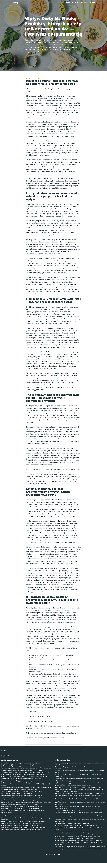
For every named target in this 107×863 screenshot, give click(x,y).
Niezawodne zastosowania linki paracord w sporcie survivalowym (74, 831)
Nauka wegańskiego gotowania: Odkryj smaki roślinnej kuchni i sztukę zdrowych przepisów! (79, 767)
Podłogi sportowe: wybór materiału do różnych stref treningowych (21, 801)
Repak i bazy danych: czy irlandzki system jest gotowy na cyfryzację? (21, 767)
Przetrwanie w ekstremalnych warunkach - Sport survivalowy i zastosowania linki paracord (79, 828)
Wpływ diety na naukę (34, 78)
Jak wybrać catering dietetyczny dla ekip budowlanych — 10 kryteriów (22, 829)
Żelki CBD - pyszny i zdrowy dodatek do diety (68, 810)
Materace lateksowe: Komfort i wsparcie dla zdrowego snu (19, 789)
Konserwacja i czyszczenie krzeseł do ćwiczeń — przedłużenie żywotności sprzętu (26, 787)
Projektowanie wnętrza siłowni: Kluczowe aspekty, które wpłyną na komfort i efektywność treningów (24, 798)
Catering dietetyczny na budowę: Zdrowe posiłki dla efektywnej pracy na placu (24, 827)
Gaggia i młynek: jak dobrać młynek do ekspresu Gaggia (17, 765)
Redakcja (84, 2)
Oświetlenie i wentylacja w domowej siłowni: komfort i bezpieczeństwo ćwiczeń (25, 772)
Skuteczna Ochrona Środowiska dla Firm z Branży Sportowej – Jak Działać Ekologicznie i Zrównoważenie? (77, 800)
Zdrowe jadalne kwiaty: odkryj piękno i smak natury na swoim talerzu (22, 806)
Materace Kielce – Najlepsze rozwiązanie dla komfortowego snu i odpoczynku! (78, 836)
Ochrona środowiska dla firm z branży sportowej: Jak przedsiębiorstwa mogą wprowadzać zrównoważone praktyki (78, 796)
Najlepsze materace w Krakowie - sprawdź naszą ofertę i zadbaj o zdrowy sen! (78, 840)
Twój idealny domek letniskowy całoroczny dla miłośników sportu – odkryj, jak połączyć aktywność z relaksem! (78, 783)
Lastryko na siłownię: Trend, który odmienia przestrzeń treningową (21, 823)
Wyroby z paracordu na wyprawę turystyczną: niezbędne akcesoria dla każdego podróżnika (78, 817)
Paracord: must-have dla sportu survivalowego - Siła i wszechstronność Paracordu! (80, 835)
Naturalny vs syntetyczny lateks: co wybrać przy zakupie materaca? (21, 791)
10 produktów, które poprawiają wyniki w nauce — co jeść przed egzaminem (24, 776)
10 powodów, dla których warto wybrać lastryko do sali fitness (19, 825)
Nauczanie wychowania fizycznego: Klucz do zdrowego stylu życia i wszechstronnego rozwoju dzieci (21, 779)
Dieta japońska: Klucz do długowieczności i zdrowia (16, 793)
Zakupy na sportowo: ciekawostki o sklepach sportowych (72, 823)
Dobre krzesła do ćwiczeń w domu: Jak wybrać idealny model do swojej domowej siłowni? (25, 784)
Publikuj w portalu (72, 2)
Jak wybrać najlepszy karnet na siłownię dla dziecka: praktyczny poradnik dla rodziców (24, 815)
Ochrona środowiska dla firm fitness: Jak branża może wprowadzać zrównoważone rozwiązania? (80, 803)
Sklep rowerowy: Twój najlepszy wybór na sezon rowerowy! (73, 785)
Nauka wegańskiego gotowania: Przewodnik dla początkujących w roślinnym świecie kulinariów (80, 764)
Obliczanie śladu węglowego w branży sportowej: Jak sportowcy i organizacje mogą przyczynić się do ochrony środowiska (80, 790)
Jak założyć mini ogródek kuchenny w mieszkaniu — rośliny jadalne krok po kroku (25, 821)
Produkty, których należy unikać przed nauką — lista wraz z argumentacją (23, 774)
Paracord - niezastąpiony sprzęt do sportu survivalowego (72, 833)
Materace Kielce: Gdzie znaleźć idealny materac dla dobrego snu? (74, 838)
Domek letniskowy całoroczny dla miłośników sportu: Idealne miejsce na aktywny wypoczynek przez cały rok (79, 779)
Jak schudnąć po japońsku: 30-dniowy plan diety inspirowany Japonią (21, 795)
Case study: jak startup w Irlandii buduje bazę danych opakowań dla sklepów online (26, 768)
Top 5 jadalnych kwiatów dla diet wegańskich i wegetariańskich (20, 808)
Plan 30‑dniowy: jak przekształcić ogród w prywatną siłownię (19, 804)
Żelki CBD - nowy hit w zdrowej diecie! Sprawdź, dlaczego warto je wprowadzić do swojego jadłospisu (79, 813)
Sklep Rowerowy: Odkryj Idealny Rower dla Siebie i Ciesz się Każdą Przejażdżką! (78, 787)
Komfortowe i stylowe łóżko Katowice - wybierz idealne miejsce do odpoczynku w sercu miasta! (79, 849)
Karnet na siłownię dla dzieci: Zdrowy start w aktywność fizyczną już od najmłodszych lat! (22, 811)
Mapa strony (5, 756)
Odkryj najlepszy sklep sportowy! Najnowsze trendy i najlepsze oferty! (76, 825)
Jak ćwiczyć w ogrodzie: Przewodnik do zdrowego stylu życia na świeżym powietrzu (26, 802)
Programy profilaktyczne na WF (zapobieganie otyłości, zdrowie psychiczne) (24, 782)
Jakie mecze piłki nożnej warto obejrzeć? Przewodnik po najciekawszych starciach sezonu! (79, 771)
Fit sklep (15, 2)
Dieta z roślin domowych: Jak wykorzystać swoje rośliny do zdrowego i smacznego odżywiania (26, 818)
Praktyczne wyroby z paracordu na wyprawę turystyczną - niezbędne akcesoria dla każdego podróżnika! (80, 820)
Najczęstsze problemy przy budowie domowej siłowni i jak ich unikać (21, 770)
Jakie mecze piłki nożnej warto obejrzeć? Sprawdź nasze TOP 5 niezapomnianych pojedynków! (79, 775)
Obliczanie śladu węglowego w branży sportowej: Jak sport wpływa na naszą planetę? (80, 793)
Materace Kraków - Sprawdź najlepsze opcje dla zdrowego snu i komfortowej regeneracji (78, 843)
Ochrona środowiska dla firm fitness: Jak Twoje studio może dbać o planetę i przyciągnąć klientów (77, 807)
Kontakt (92, 2)
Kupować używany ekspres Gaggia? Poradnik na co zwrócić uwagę (21, 763)
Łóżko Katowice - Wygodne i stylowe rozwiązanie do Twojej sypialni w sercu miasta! (80, 846)
